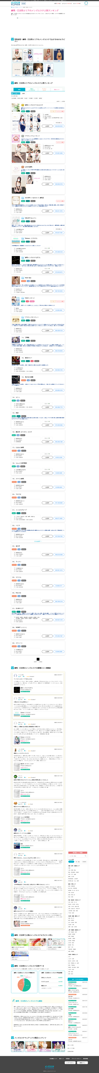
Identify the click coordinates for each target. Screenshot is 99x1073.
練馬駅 (40, 98)
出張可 (23, 93)
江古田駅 (36, 98)
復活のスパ (28, 358)
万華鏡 (27, 337)
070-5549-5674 (59, 272)
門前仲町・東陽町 (72, 949)
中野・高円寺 (71, 892)
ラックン (18, 561)
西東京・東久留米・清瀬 (73, 967)
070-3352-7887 (59, 636)
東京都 (23, 3)
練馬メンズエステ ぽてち (32, 257)
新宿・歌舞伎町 (71, 886)
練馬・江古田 (71, 876)
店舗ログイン (82, 1062)
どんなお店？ (37, 541)
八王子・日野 (71, 958)
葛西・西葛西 (71, 951)
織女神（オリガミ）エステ (24, 432)
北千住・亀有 (71, 942)
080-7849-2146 (59, 601)
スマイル (18, 577)
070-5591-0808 (59, 153)
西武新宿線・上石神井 (73, 878)
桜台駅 (26, 98)
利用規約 (68, 1058)
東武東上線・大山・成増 (73, 880)
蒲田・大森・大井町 (72, 926)
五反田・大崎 (71, 924)
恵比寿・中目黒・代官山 (73, 904)
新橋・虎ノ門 (71, 918)
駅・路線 (78, 861)
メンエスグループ (21, 510)
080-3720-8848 (59, 351)
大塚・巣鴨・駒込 (72, 870)
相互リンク (61, 1058)
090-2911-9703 (59, 211)
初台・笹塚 (70, 896)
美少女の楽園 (29, 377)
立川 (69, 956)
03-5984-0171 (58, 586)
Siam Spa (28, 278)
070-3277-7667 (59, 232)
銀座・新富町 (71, 920)
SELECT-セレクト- (31, 218)
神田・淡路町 (71, 936)
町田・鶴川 (70, 973)
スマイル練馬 (20, 479)
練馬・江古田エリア (15, 93)
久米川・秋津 (71, 969)
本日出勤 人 (59, 122)
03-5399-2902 (58, 310)
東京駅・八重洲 (71, 938)
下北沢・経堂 (71, 912)
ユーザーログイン (70, 1062)
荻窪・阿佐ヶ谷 (71, 894)
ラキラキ (18, 494)
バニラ (18, 525)
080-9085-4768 (59, 370)
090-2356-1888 (59, 442)
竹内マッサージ (30, 298)
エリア (71, 861)
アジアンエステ (44, 89)
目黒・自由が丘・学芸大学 (74, 908)
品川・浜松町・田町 (72, 922)
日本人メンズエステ (32, 89)
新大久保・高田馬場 (72, 888)
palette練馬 (28, 167)
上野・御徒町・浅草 (72, 932)
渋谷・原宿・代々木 (72, 902)
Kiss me (18, 593)
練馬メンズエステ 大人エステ (34, 105)
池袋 (69, 868)
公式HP (47, 126)
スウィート (19, 643)
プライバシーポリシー (76, 1058)
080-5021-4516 (59, 570)
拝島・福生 (70, 971)
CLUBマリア (20, 608)
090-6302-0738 (59, 184)
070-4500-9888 (59, 425)
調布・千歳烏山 (71, 965)
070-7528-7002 (59, 536)
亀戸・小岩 (70, 947)
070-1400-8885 (59, 503)
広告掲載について (53, 1058)
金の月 (18, 546)
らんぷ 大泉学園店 (21, 463)
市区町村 (84, 861)
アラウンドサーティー (32, 317)
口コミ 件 (47, 248)
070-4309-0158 (59, 252)
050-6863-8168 (59, 390)
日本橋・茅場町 (71, 940)
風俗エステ (56, 89)
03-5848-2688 (58, 651)
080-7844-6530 (59, 291)
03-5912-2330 (58, 457)
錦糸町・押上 (71, 944)
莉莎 (17, 413)
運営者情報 (85, 1058)
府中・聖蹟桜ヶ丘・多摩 (73, 963)
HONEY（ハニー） (21, 627)
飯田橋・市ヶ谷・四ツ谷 (73, 890)
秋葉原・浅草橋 (71, 934)
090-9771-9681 (59, 518)
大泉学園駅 (13, 98)
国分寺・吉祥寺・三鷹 (73, 960)
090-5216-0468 (59, 554)
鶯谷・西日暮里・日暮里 (73, 872)
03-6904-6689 (58, 473)
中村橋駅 (31, 98)
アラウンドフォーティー (32, 136)
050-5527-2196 (59, 620)
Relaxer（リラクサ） (31, 238)
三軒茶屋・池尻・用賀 (73, 910)
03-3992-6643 (58, 487)
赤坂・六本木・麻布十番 (73, 906)
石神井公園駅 (20, 98)
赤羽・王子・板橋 (72, 874)
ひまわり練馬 (20, 447)
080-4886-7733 (59, 407)
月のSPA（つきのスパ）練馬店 (34, 198)
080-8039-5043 (59, 126)
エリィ (18, 397)
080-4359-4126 (59, 330)
